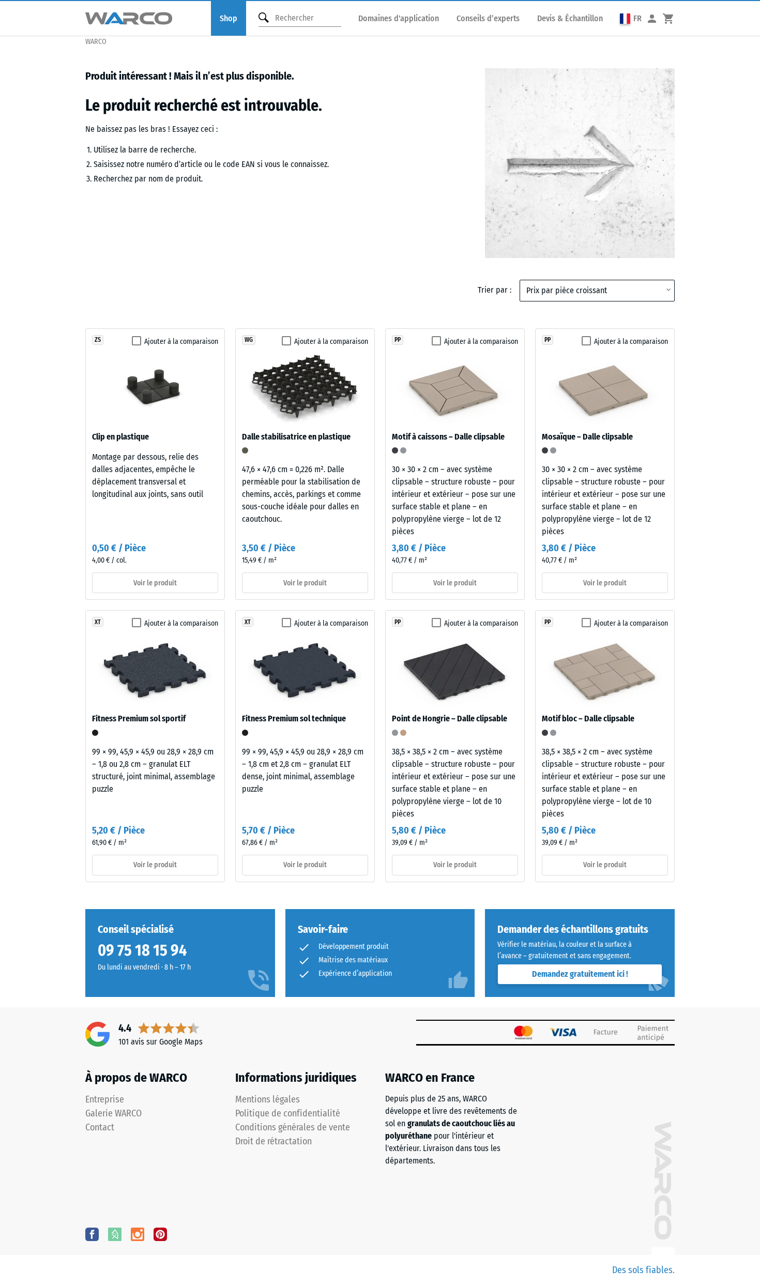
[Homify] (114, 1234)
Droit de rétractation (273, 1141)
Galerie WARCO (113, 1113)
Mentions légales (267, 1099)
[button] (631, 18)
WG (249, 339)
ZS (98, 339)
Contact (99, 1127)
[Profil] (652, 18)
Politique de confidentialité (287, 1113)
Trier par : (494, 290)
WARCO (96, 41)
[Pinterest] (160, 1234)
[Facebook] (92, 1234)
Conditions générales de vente (292, 1127)
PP (397, 339)
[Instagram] (137, 1234)
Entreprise (104, 1099)
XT (98, 622)
